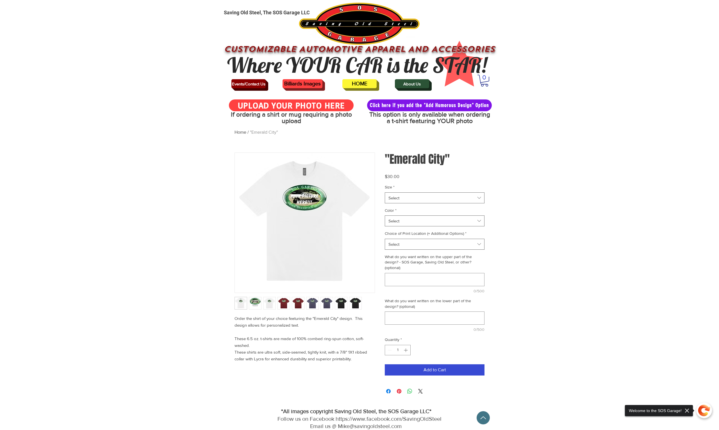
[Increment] (406, 350)
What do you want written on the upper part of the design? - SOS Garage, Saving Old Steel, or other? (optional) (428, 262)
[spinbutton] (398, 350)
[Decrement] (389, 350)
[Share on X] (420, 391)
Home (240, 132)
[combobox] (434, 197)
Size (390, 187)
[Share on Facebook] (388, 391)
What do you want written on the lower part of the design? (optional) (428, 304)
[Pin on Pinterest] (399, 391)
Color (391, 210)
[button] (484, 81)
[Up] (483, 417)
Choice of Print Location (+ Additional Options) (426, 233)
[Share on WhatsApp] (409, 391)
